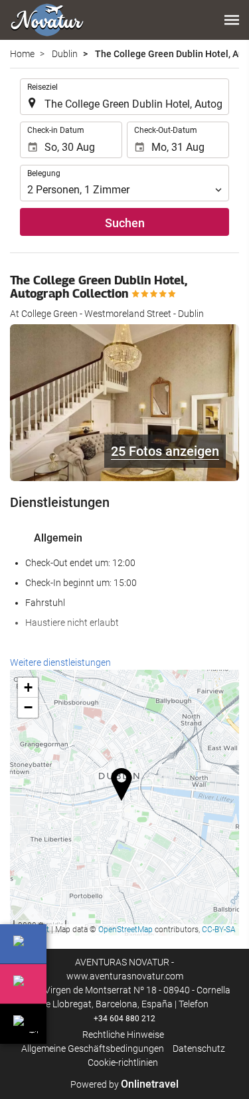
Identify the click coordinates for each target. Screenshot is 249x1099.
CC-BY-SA (219, 929)
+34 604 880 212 (124, 1018)
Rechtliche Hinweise (123, 1034)
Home (22, 54)
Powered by (124, 1084)
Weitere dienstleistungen (60, 662)
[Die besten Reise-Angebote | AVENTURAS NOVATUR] (47, 20)
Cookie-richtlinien (123, 1062)
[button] (231, 20)
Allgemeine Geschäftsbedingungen (92, 1048)
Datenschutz (199, 1048)
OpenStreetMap (125, 929)
